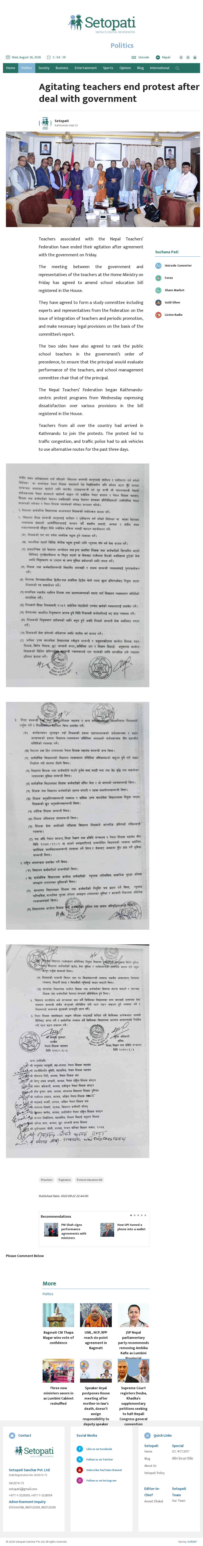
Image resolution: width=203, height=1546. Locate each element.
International (159, 68)
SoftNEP (192, 1541)
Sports (108, 68)
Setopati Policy (154, 1473)
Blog (140, 68)
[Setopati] (34, 1452)
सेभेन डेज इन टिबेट (182, 1458)
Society (43, 68)
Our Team (178, 1501)
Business (62, 68)
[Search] (177, 68)
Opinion (125, 68)
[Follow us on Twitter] (188, 57)
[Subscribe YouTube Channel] (195, 57)
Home (148, 1451)
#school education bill (89, 1180)
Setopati (62, 121)
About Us (150, 1466)
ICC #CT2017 (180, 1451)
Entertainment (86, 68)
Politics (26, 68)
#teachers (47, 1180)
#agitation (64, 1180)
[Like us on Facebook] (181, 57)
